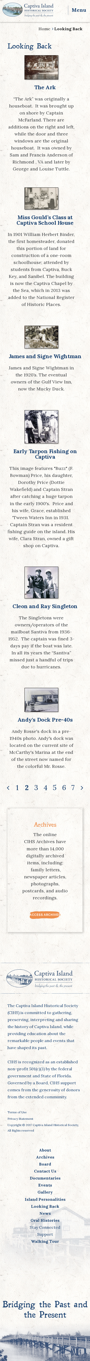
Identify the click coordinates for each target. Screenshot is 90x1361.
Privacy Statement (20, 1119)
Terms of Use (17, 1112)
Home (44, 28)
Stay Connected (45, 1227)
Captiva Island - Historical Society (28, 9)
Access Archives (45, 915)
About (45, 1150)
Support (45, 1234)
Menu (79, 10)
